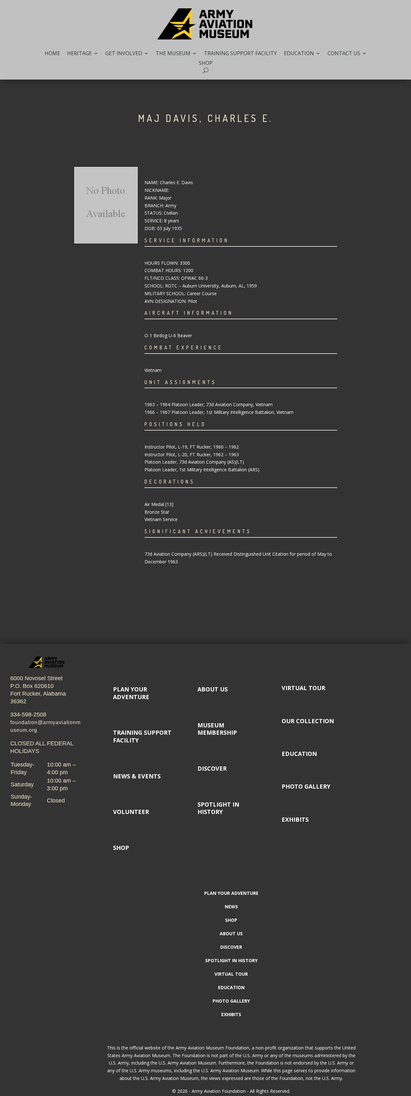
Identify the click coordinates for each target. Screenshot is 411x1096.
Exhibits (295, 819)
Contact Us (344, 54)
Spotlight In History (218, 808)
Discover (212, 768)
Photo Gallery (306, 786)
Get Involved (123, 54)
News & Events (137, 776)
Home (52, 54)
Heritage (79, 54)
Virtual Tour (303, 688)
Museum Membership (217, 728)
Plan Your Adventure (231, 893)
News (231, 907)
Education (299, 54)
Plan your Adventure (131, 692)
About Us (212, 689)
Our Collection (308, 721)
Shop (206, 63)
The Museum (173, 54)
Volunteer (131, 812)
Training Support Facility (240, 54)
